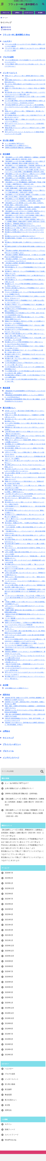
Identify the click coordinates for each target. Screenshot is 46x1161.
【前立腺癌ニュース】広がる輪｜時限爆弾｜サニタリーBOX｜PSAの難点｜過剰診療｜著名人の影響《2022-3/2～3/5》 (24, 813)
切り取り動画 (8, 140)
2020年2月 (9, 997)
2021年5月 (9, 920)
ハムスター (7, 41)
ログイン (8, 1124)
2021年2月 (9, 935)
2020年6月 (9, 977)
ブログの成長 (8, 57)
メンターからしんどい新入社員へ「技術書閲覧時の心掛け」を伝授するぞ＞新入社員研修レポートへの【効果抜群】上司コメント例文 (25, 591)
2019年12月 (9, 1008)
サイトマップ (8, 738)
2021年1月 (9, 940)
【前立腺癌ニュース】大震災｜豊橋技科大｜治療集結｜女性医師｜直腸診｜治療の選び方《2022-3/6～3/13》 (24, 802)
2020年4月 (9, 987)
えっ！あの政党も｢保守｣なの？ (14, 143)
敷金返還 (6, 388)
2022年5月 (9, 909)
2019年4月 (9, 1049)
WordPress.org (10, 1140)
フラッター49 (6, 836)
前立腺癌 (40, 12)
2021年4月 (9, 925)
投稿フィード (10, 1129)
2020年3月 (9, 992)
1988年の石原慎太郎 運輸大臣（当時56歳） (18, 147)
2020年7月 (9, 971)
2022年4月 (9, 914)
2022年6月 (9, 904)
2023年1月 (9, 883)
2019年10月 (9, 1018)
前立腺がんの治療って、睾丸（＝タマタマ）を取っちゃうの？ (24, 230)
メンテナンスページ (11, 757)
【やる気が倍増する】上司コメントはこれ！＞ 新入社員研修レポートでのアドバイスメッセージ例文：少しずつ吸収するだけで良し (25, 107)
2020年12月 (9, 945)
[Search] (42, 771)
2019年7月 (9, 1034)
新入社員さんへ (9, 408)
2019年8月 (9, 1029)
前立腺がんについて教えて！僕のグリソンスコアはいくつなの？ (25, 228)
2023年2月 (9, 878)
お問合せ (17, 12)
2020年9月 (9, 961)
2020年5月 (9, 982)
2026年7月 (9, 873)
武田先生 (6, 695)
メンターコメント (28, 12)
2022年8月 (9, 894)
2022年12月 (9, 888)
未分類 (5, 685)
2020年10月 (9, 956)
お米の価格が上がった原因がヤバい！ (17, 145)
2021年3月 (9, 930)
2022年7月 (9, 899)
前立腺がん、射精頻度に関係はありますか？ (19, 223)
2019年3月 (9, 1055)
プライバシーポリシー (12, 744)
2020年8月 (9, 966)
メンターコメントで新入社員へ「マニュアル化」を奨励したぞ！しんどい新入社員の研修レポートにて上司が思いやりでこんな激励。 (25, 598)
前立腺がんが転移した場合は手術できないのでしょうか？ (23, 225)
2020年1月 (9, 1003)
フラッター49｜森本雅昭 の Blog (23, 6)
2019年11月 (9, 1013)
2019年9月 (9, 1023)
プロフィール (6, 12)
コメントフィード (12, 1135)
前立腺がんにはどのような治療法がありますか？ (20, 236)
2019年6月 (9, 1039)
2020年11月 (9, 951)
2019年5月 (9, 1044)
